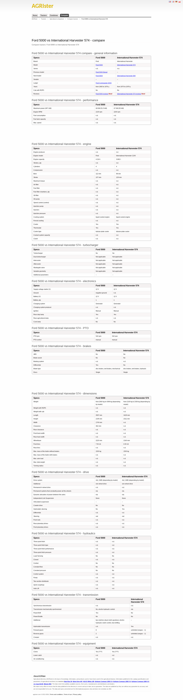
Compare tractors (72, 19)
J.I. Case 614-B (38, 684)
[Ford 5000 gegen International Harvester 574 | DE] (176, 2)
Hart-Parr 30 (68, 681)
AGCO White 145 (88, 681)
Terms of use (68, 694)
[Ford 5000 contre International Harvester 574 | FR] (173, 2)
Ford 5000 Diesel (101, 72)
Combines (54, 15)
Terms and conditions (56, 694)
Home (35, 15)
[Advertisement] (91, 29)
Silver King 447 (77, 681)
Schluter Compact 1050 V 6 (103, 681)
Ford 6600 (99, 76)
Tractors (43, 15)
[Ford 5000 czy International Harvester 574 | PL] (180, 2)
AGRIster (34, 19)
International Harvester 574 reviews (129, 94)
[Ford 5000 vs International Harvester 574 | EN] (170, 2)
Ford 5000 (99, 65)
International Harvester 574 (126, 65)
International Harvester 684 (126, 76)
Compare (64, 15)
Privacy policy (77, 694)
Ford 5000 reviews (102, 94)
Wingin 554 (47, 684)
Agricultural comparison (57, 19)
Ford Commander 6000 (104, 83)
